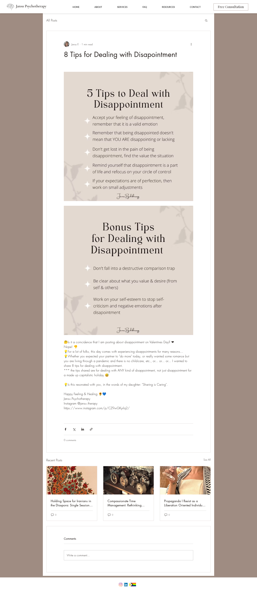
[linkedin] (126, 584)
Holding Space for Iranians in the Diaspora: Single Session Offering (71, 503)
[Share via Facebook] (65, 429)
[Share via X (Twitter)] (74, 429)
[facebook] (120, 584)
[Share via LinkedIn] (82, 429)
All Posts (51, 20)
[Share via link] (91, 429)
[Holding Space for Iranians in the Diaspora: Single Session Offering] (72, 480)
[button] (206, 20)
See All (207, 459)
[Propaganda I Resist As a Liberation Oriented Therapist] (185, 480)
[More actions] (191, 44)
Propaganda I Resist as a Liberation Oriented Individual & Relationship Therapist (184, 503)
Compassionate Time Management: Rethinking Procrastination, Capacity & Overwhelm (126, 503)
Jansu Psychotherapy (31, 6)
